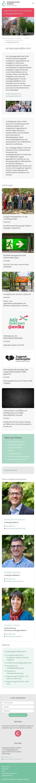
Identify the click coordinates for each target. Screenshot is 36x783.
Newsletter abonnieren (18, 715)
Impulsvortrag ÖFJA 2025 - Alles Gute (18, 683)
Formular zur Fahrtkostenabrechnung (15, 672)
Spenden (18, 733)
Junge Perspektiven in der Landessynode (15, 218)
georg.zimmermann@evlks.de (15, 528)
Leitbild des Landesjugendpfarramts (19, 663)
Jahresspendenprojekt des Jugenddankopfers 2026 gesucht (15, 371)
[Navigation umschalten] (33, 3)
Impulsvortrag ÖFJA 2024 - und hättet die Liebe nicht (17, 677)
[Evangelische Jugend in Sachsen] (11, 3)
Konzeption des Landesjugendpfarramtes (15, 667)
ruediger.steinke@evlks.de (14, 581)
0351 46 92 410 (7, 757)
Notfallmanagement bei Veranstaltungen (14, 256)
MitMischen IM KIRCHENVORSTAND (13, 337)
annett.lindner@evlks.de (13, 636)
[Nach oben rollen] (32, 779)
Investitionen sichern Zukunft (17, 294)
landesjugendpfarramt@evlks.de (12, 759)
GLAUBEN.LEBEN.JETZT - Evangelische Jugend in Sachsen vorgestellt (18, 657)
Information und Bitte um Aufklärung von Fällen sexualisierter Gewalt (15, 412)
